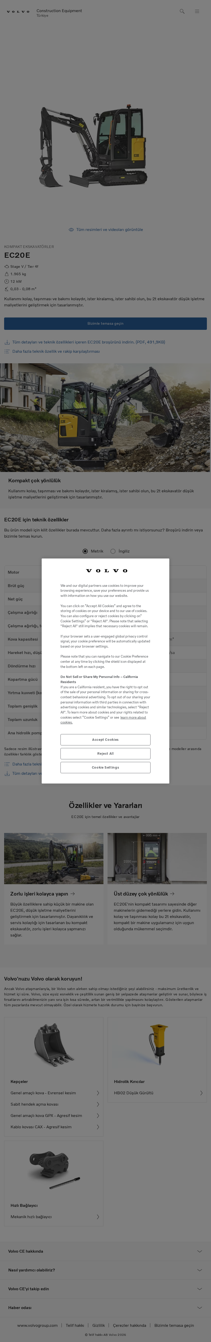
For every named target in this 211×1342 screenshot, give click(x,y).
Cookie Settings (105, 767)
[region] (105, 671)
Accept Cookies (105, 740)
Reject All (105, 753)
